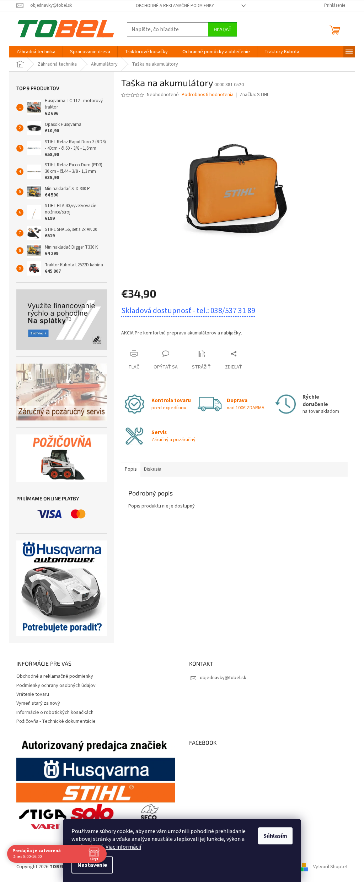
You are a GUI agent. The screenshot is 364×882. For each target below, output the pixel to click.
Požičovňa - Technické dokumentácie (56, 721)
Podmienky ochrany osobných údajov (56, 685)
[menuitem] (36, 51)
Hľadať (222, 29)
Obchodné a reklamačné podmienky (175, 5)
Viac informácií (123, 847)
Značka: (254, 94)
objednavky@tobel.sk (223, 677)
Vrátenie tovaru (32, 694)
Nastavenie (92, 865)
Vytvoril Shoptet (330, 866)
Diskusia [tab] (152, 469)
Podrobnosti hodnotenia (208, 94)
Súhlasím (275, 836)
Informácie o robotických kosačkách (54, 712)
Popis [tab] (131, 469)
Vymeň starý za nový (38, 703)
